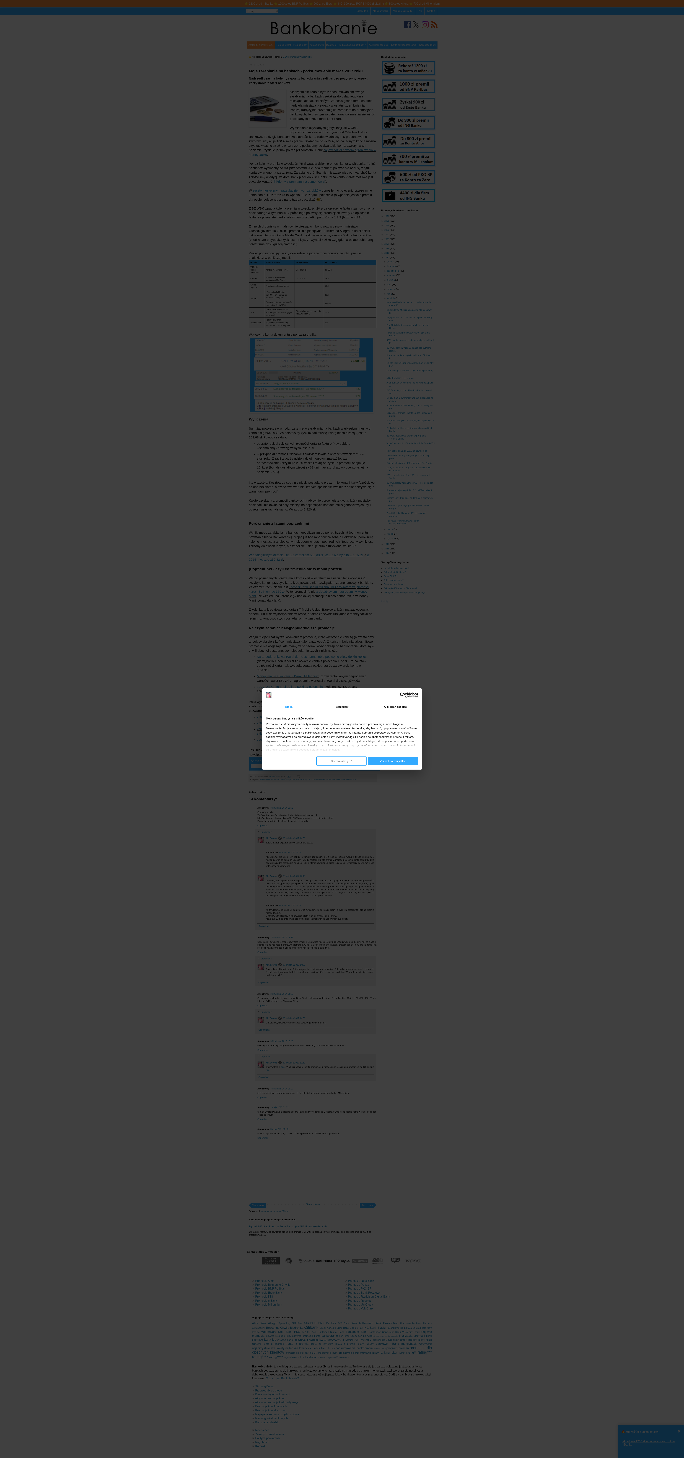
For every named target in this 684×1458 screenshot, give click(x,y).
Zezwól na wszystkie (393, 761)
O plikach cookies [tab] (395, 706)
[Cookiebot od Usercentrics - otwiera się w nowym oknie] (402, 695)
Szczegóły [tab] (342, 706)
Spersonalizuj (339, 761)
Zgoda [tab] (289, 706)
